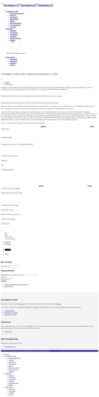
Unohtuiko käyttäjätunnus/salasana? (16, 284)
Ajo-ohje (13, 27)
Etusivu (7, 354)
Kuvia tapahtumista (17, 13)
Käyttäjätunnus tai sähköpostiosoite (13, 275)
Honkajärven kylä (12, 11)
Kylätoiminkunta (10, 311)
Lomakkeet (14, 34)
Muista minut (5, 279)
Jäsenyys (13, 31)
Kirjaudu (4, 281)
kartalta (58, 304)
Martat (12, 21)
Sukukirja (13, 36)
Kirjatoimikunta (15, 38)
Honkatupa (14, 17)
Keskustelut (10, 57)
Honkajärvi (13, 59)
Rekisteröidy (9, 286)
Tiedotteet (14, 33)
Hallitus (12, 40)
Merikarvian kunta (10, 314)
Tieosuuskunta (15, 25)
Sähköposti (8, 84)
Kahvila (12, 65)
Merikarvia (21, 304)
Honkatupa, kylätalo (11, 312)
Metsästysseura (15, 23)
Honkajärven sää (10, 347)
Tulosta (7, 82)
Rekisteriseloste (54, 351)
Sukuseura (9, 29)
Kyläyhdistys (14, 19)
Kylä (6, 235)
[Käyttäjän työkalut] (1, 79)
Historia (13, 15)
